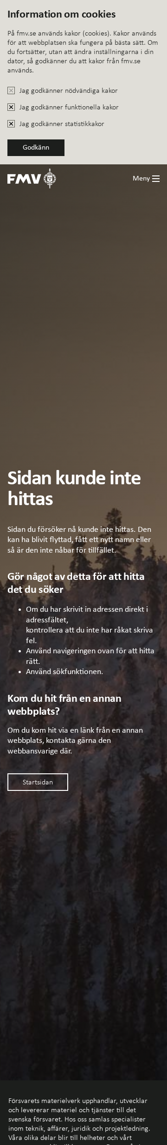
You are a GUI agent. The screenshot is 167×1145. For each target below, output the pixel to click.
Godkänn (36, 147)
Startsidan (38, 781)
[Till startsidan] (31, 178)
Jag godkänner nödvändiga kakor (68, 90)
